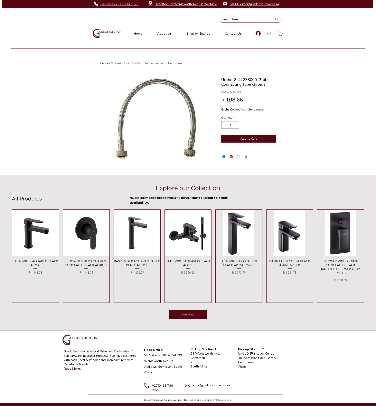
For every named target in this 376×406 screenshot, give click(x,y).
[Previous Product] (6, 256)
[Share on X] (246, 156)
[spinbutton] (230, 124)
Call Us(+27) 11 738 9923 (119, 4)
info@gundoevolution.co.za (211, 385)
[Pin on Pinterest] (231, 156)
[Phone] (96, 3)
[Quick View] (35, 233)
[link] (281, 33)
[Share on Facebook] (223, 156)
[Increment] (236, 124)
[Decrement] (224, 124)
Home (104, 63)
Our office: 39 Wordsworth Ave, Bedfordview (186, 4)
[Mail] (225, 3)
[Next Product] (369, 256)
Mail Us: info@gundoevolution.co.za (254, 4)
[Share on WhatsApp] (238, 156)
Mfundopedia (223, 400)
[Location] (150, 4)
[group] (188, 256)
